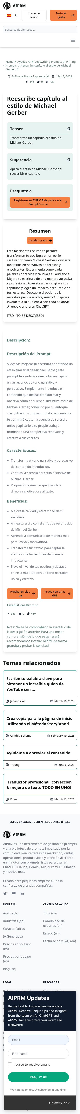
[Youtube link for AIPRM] (14, 894)
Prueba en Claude (20, 593)
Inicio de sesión (34, 15)
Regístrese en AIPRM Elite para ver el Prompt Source (38, 202)
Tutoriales (50, 913)
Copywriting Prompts (49, 61)
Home (10, 61)
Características (14, 929)
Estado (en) (51, 933)
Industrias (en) (13, 921)
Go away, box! (59, 1103)
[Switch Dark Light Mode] (16, 15)
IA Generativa (13, 936)
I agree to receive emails (32, 1064)
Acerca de (10, 913)
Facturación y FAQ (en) (59, 941)
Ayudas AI (24, 61)
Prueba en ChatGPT (55, 593)
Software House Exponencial (30, 76)
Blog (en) (9, 969)
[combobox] (40, 29)
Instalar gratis (61, 15)
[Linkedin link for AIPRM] (23, 894)
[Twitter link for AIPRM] (5, 894)
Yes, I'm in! (38, 1077)
